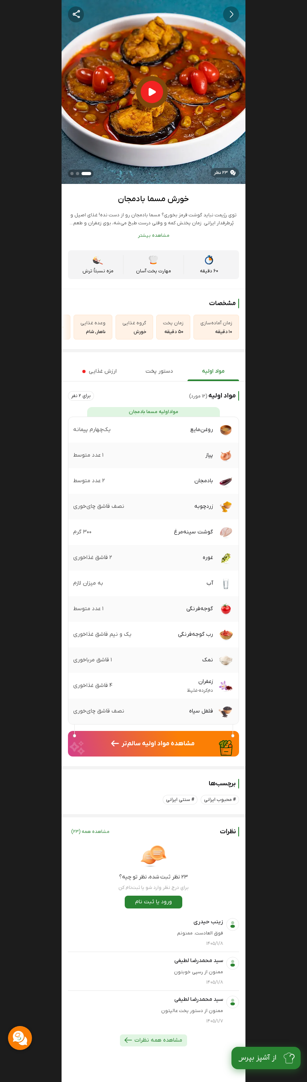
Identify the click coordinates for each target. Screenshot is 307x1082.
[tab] (213, 371)
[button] (81, 396)
